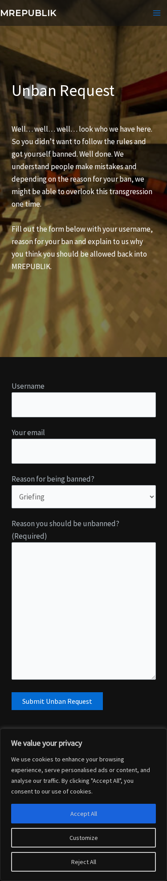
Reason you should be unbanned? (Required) (65, 530)
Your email (28, 432)
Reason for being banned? (53, 479)
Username (28, 386)
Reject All (83, 862)
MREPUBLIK (28, 13)
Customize (83, 838)
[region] (83, 804)
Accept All (83, 814)
